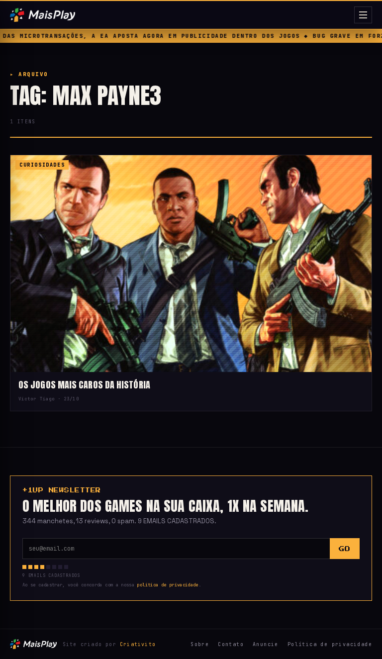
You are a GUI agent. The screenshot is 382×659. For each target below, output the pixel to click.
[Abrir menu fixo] (363, 14)
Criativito (138, 644)
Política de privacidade (329, 644)
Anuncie (266, 644)
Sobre (200, 644)
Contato (231, 644)
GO (344, 549)
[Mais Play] (180, 15)
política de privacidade (167, 585)
